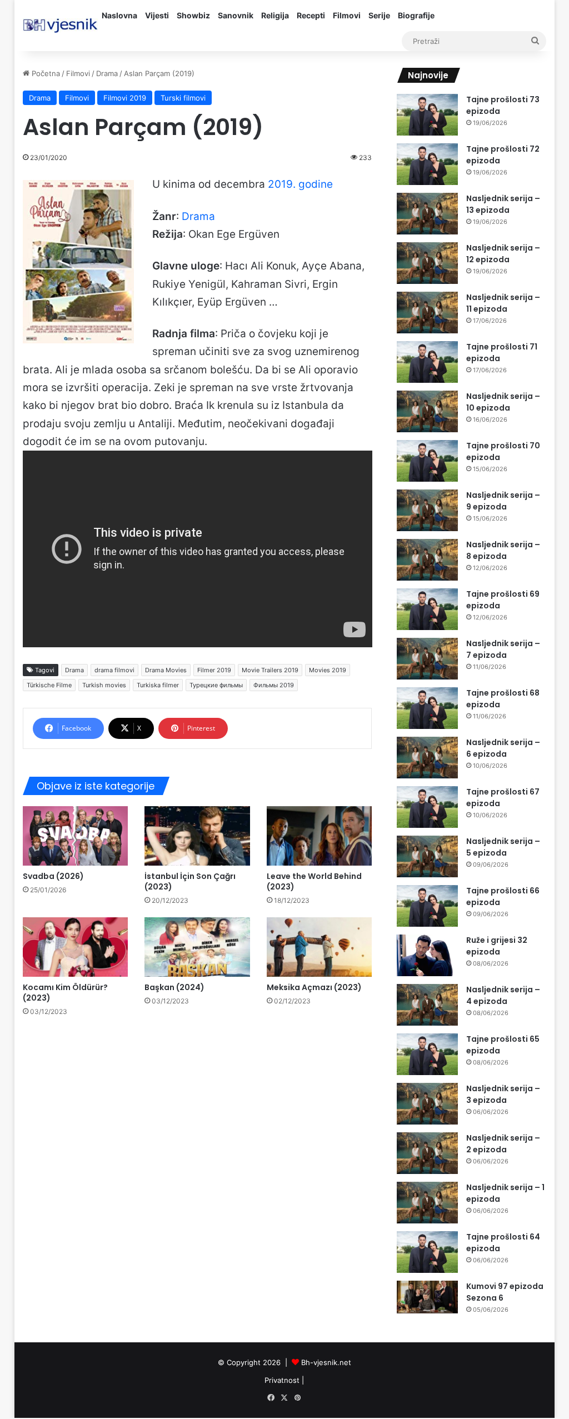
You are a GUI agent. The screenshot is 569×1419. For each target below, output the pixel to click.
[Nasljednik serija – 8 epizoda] (427, 560)
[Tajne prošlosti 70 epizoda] (427, 461)
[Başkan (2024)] (197, 947)
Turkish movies (104, 685)
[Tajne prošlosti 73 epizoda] (427, 115)
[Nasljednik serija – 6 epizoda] (427, 757)
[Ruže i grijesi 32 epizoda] (427, 955)
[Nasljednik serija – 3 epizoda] (427, 1104)
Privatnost (282, 1380)
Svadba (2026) (53, 876)
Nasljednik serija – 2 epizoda (503, 1143)
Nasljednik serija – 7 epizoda (503, 649)
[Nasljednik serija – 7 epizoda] (427, 658)
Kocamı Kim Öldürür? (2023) (65, 992)
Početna (44, 73)
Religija (275, 15)
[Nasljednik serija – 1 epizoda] (427, 1202)
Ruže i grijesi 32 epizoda (496, 946)
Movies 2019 (327, 670)
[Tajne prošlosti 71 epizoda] (427, 362)
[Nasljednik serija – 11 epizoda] (427, 312)
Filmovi (347, 15)
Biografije (416, 15)
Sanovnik (235, 15)
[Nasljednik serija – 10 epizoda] (427, 411)
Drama (107, 73)
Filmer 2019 (214, 670)
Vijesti (157, 15)
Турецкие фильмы (216, 685)
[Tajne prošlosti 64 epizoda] (427, 1252)
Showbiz (193, 15)
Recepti (311, 15)
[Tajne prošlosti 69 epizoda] (427, 609)
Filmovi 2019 (124, 97)
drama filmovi (114, 670)
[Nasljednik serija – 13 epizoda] (427, 213)
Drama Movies (166, 670)
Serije (379, 15)
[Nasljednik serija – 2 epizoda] (427, 1153)
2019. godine (300, 184)
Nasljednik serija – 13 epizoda (503, 204)
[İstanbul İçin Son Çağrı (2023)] (197, 836)
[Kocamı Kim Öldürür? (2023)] (75, 947)
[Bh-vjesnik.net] (60, 25)
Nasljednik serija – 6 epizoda (503, 748)
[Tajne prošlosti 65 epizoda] (427, 1054)
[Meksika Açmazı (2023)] (319, 947)
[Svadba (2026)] (75, 836)
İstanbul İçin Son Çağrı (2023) (190, 881)
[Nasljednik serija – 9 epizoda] (427, 510)
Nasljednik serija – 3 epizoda (503, 1094)
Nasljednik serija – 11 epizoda (503, 303)
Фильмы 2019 (273, 685)
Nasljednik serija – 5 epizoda (503, 847)
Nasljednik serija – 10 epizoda (503, 402)
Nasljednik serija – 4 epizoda (503, 995)
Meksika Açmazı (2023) (314, 987)
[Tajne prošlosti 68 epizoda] (427, 708)
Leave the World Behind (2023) (314, 881)
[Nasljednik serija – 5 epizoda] (427, 856)
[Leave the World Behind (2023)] (319, 836)
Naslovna (119, 15)
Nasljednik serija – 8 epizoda (503, 550)
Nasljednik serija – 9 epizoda (503, 500)
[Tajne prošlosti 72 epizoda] (427, 164)
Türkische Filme (49, 685)
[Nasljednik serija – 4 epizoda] (427, 1005)
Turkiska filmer (158, 685)
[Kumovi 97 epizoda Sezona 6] (427, 1297)
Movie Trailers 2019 (270, 670)
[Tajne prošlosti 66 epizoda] (427, 906)
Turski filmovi (183, 97)
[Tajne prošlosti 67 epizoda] (427, 807)
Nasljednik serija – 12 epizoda (503, 253)
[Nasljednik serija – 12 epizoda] (427, 263)
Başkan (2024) (174, 987)
